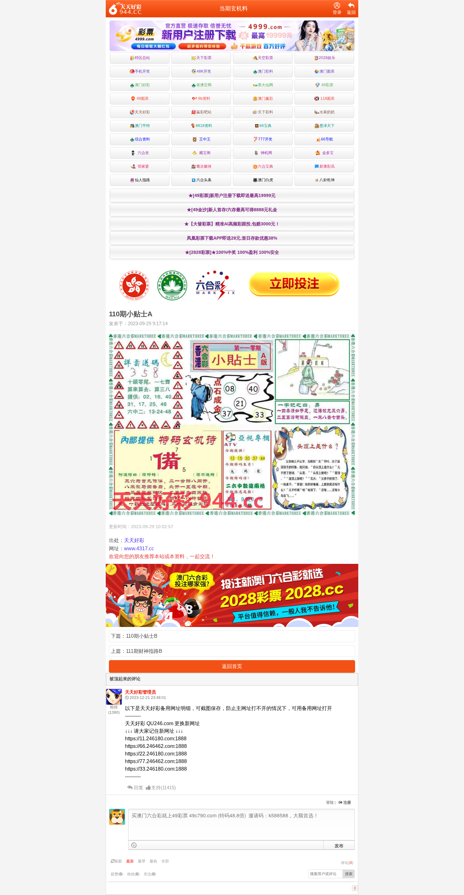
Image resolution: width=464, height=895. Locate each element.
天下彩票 (203, 58)
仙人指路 (142, 180)
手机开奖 (142, 71)
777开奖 (265, 139)
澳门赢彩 (265, 98)
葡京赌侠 (203, 166)
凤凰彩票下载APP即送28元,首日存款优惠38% (232, 238)
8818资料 (204, 125)
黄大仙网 (265, 85)
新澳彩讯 (327, 166)
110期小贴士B (142, 636)
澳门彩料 (265, 71)
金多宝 (327, 153)
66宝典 (265, 125)
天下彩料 (265, 112)
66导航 (327, 139)
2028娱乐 (327, 58)
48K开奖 (204, 71)
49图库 (142, 98)
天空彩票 (265, 58)
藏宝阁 (204, 153)
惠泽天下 (327, 125)
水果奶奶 (327, 112)
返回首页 (232, 666)
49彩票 (326, 85)
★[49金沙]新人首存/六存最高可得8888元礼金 (232, 209)
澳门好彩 (142, 85)
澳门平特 (142, 125)
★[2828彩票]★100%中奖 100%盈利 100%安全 (232, 252)
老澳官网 (203, 85)
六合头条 (203, 180)
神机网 (265, 153)
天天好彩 (142, 112)
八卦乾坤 (327, 180)
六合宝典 (265, 166)
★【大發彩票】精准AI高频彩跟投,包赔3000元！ (232, 223)
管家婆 (142, 166)
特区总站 (142, 58)
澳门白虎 (265, 180)
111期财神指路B (144, 651)
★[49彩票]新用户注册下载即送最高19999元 (232, 195)
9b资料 (203, 98)
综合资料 (142, 139)
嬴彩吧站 (203, 112)
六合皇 (142, 153)
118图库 (327, 98)
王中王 (204, 139)
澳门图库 (327, 71)
